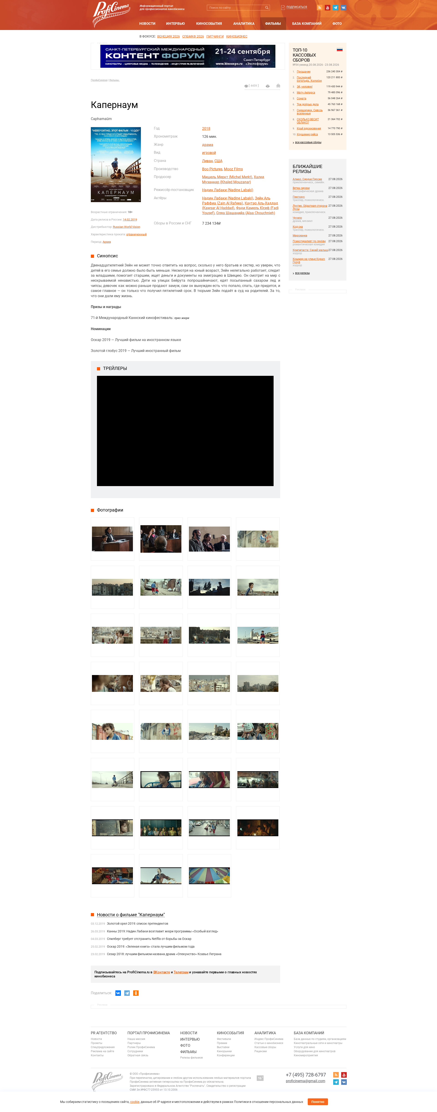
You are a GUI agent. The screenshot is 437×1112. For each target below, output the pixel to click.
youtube (327, 7)
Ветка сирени (301, 188)
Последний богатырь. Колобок (309, 79)
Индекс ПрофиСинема (268, 1039)
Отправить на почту (278, 85)
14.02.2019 (130, 219)
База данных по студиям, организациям (320, 1039)
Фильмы (273, 24)
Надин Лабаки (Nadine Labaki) (227, 190)
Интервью (175, 24)
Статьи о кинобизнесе (268, 1043)
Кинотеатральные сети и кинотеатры (318, 1043)
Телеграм (181, 972)
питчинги (215, 36)
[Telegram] (127, 993)
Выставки (223, 1047)
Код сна (298, 226)
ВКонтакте (161, 972)
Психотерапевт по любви (309, 241)
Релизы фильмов (191, 1057)
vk (343, 7)
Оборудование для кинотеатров (314, 1051)
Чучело (297, 217)
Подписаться (297, 7)
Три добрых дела (308, 104)
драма (207, 145)
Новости (147, 24)
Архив (107, 241)
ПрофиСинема (99, 80)
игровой (209, 153)
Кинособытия (209, 24)
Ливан (207, 161)
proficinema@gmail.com (305, 1081)
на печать (267, 86)
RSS (319, 7)
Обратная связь (137, 1055)
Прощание (303, 71)
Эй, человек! (305, 86)
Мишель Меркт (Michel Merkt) (227, 177)
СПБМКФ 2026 (193, 36)
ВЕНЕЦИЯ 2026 (168, 36)
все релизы (302, 273)
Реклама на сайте (102, 1051)
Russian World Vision (126, 226)
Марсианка (300, 235)
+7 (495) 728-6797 (306, 1075)
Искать (267, 7)
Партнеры (134, 1043)
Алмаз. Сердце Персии (307, 179)
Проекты (96, 1043)
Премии (222, 1043)
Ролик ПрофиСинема (141, 1047)
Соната (301, 98)
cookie (134, 1102)
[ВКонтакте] (118, 993)
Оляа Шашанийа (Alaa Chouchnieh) (245, 213)
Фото (337, 24)
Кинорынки (224, 1051)
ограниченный (136, 234)
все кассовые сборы (308, 142)
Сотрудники (135, 1051)
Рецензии (260, 1051)
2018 (206, 128)
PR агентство (104, 1033)
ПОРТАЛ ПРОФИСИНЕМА (148, 1033)
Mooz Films (233, 169)
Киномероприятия (306, 1055)
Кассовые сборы (265, 1047)
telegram (335, 7)
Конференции (226, 1055)
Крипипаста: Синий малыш (310, 250)
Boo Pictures (212, 169)
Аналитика (243, 24)
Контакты (97, 1055)
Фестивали (224, 1039)
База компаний (307, 24)
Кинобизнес (236, 36)
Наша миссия (136, 1039)
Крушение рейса (307, 134)
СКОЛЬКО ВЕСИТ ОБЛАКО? (308, 121)
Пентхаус (299, 196)
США (218, 161)
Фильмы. (114, 80)
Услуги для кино (304, 1047)
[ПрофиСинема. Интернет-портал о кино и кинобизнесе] (111, 9)
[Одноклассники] (136, 993)
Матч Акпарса (306, 92)
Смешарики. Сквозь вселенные (310, 112)
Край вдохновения (309, 128)
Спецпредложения (103, 1047)
